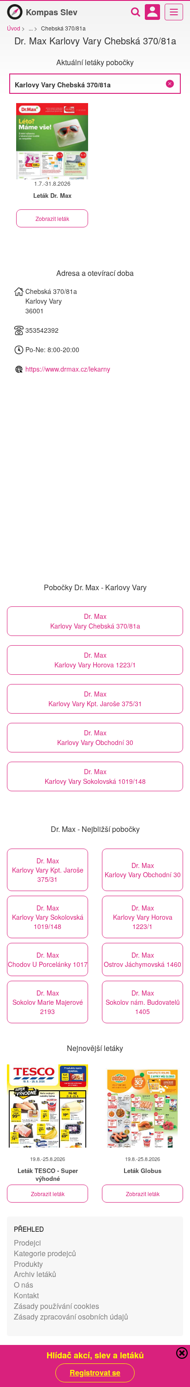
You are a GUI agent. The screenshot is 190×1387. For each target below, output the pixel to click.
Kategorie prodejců (45, 1253)
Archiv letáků (35, 1274)
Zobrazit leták (52, 218)
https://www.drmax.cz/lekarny (67, 368)
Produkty (28, 1264)
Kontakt (26, 1295)
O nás (23, 1284)
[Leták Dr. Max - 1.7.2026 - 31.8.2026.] (52, 141)
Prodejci (27, 1242)
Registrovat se (95, 1373)
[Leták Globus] (142, 1106)
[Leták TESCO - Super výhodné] (47, 1106)
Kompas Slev (51, 12)
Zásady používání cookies (56, 1306)
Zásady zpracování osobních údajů (71, 1316)
